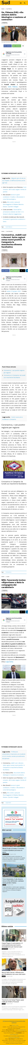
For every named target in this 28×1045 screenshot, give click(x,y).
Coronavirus (8, 572)
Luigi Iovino (8, 802)
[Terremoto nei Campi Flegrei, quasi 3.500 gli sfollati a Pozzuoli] (14, 992)
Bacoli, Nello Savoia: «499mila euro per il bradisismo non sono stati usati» (14, 973)
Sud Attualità (9, 231)
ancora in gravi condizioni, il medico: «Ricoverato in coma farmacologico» (14, 197)
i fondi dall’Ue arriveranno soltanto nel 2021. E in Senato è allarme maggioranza (13, 212)
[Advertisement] (14, 156)
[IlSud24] (12, 2)
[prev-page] (3, 895)
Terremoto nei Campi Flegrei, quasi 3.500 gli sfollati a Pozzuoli (13, 1001)
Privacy (13, 1025)
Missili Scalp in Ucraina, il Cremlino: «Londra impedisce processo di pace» (13, 850)
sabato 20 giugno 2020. (14, 291)
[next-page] (5, 895)
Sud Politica (9, 9)
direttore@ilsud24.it (22, 1030)
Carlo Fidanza (9, 227)
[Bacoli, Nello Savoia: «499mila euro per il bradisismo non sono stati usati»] (14, 965)
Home (2, 9)
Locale (7, 576)
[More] (23, 45)
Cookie (17, 1025)
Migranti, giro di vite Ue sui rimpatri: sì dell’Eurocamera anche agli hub (13, 180)
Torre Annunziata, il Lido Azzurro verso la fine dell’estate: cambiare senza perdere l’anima (13, 881)
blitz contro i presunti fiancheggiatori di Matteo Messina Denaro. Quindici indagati (13, 204)
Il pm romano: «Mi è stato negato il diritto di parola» (14, 189)
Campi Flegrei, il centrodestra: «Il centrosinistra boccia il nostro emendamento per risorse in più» (12, 945)
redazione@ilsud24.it (14, 1034)
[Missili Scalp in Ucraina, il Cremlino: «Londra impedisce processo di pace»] (14, 840)
